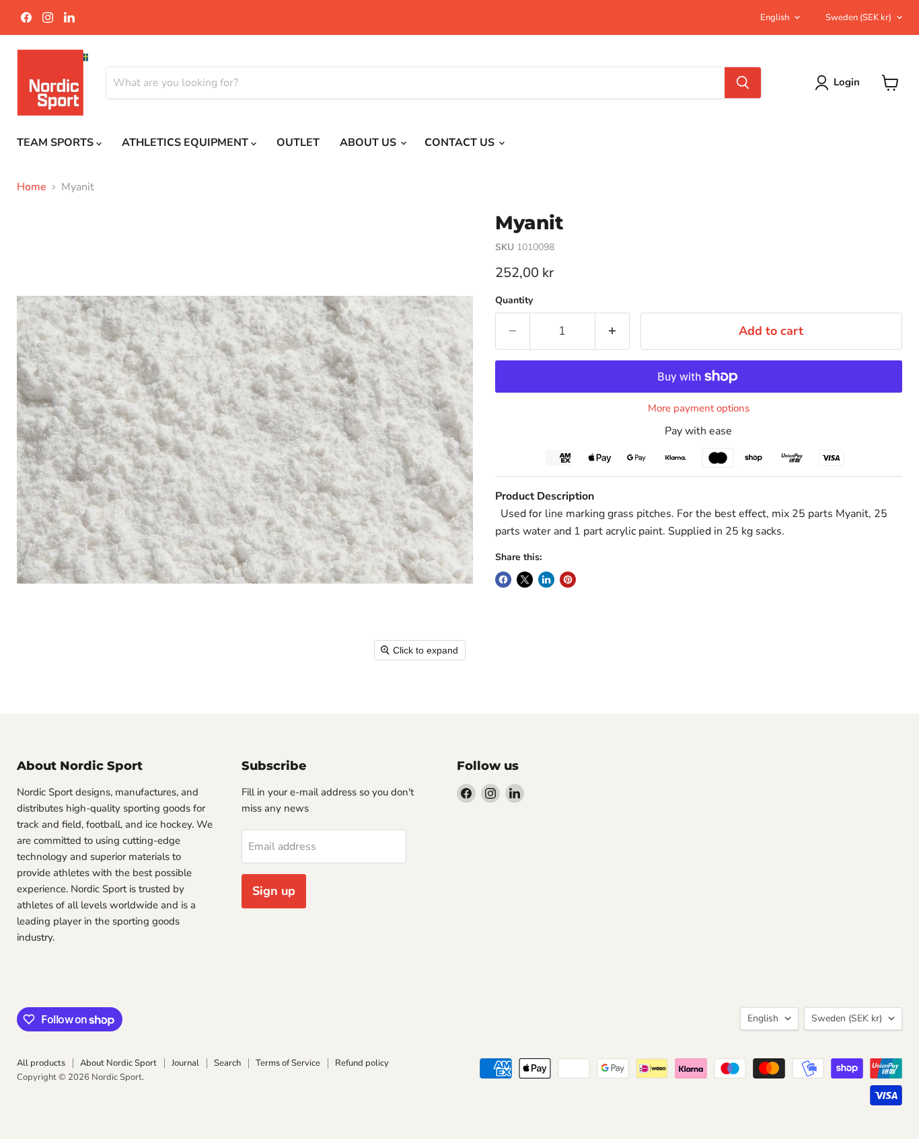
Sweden (858, 17)
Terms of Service (288, 1063)
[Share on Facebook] (503, 580)
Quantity (514, 300)
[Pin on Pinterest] (568, 580)
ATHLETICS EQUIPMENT (186, 142)
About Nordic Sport (118, 1063)
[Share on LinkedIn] (546, 580)
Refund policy (362, 1063)
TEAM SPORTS (56, 142)
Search (227, 1063)
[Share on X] (525, 580)
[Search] (743, 82)
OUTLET (298, 142)
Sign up (273, 891)
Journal (185, 1063)
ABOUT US (369, 142)
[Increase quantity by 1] (612, 331)
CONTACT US (461, 142)
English (774, 17)
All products (41, 1063)
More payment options (698, 408)
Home (31, 187)
